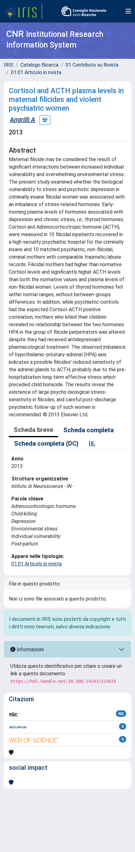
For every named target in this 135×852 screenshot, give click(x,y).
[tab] (92, 443)
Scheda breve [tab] (33, 430)
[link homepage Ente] (84, 11)
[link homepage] (23, 11)
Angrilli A (22, 119)
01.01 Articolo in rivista (36, 72)
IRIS (8, 65)
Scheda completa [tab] (88, 430)
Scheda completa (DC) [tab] (46, 443)
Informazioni (29, 649)
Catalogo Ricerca (39, 65)
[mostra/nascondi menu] (128, 11)
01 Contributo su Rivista (92, 65)
